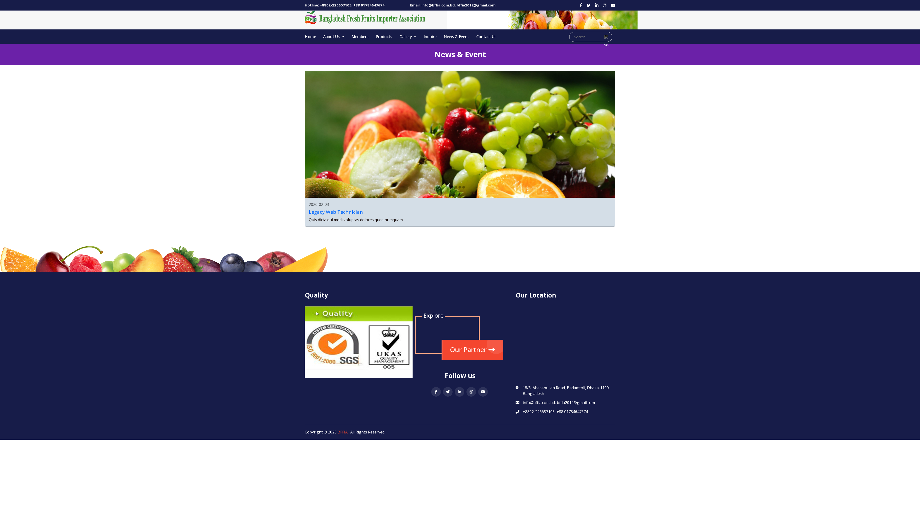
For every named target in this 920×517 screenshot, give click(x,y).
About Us (332, 36)
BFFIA (343, 432)
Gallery (406, 36)
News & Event (456, 36)
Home (310, 36)
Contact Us (486, 36)
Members (359, 36)
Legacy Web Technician (336, 212)
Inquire (430, 36)
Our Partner (468, 349)
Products (384, 36)
